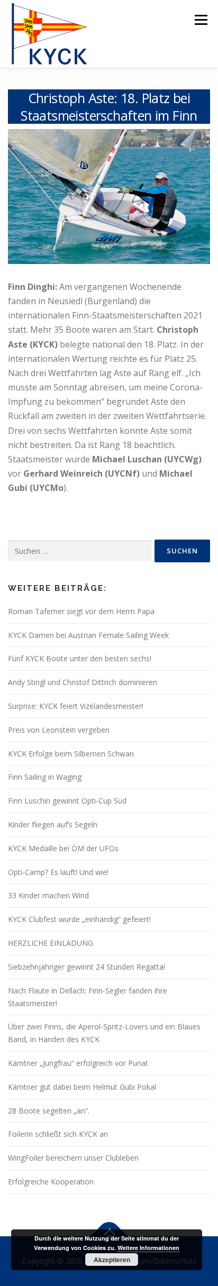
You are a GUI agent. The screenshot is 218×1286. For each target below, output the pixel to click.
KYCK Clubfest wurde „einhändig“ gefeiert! (79, 919)
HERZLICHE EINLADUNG (50, 943)
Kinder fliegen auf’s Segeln (52, 824)
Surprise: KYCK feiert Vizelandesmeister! (75, 706)
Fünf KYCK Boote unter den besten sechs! (79, 658)
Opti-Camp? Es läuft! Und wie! (58, 872)
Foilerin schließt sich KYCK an (58, 1134)
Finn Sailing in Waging (44, 777)
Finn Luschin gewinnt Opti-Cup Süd (67, 801)
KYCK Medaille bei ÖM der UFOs (63, 848)
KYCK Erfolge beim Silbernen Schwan (71, 754)
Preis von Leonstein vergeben (59, 730)
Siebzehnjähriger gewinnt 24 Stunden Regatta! (86, 967)
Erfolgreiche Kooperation (51, 1181)
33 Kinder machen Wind (48, 895)
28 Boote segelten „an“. (48, 1111)
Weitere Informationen (148, 1248)
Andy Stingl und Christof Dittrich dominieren (82, 682)
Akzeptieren (112, 1259)
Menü (200, 19)
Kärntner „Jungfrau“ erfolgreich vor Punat (78, 1063)
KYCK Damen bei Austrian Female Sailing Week (88, 635)
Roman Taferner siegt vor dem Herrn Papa (81, 611)
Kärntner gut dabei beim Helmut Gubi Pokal (82, 1087)
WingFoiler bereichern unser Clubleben (73, 1158)
